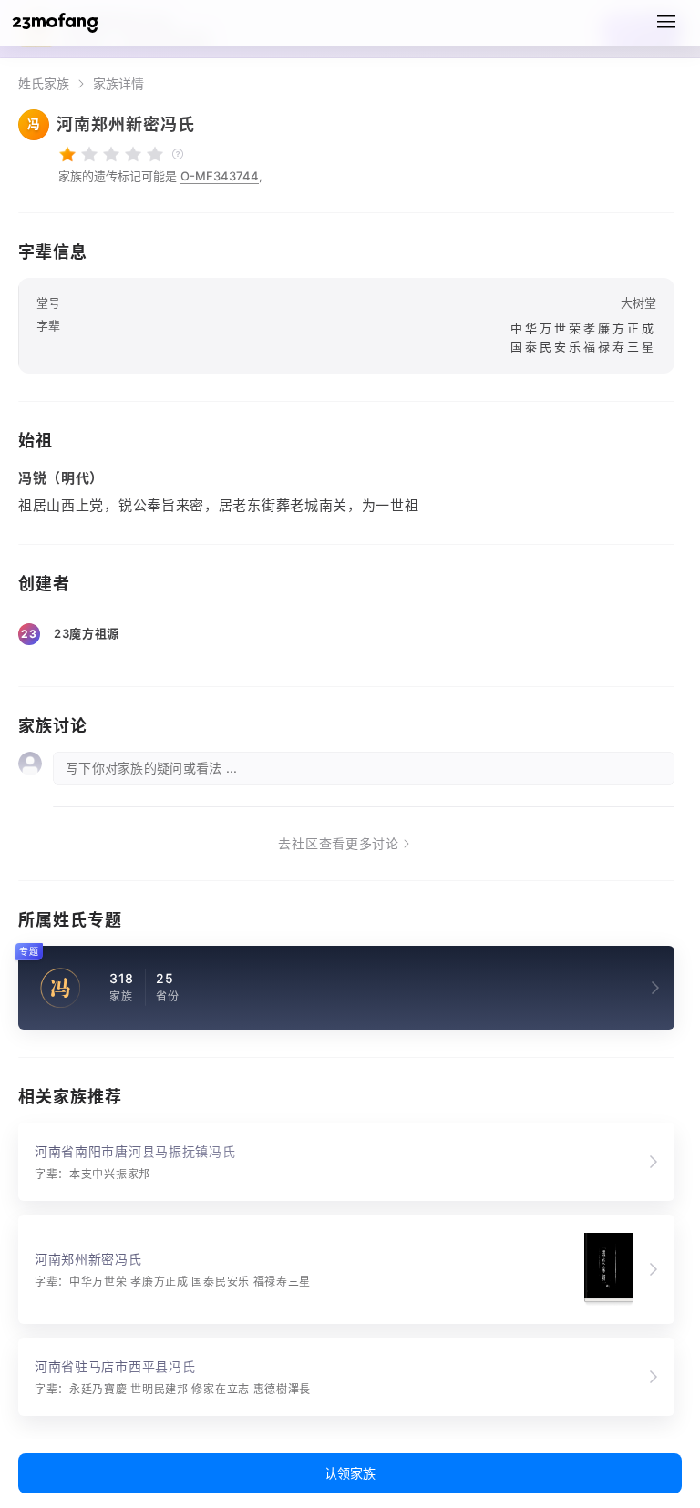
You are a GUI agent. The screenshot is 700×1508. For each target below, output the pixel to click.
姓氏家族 (43, 84)
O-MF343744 (219, 176)
